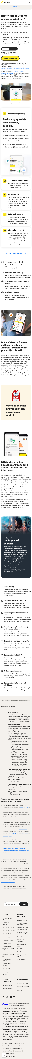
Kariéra (4, 1046)
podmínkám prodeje (24, 807)
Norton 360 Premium (7, 73)
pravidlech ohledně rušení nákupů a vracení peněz (14, 848)
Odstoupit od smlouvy (8, 1053)
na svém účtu (25, 833)
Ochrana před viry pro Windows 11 (22, 933)
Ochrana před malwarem (21, 940)
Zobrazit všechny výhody (16, 253)
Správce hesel (21, 959)
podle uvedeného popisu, (14, 833)
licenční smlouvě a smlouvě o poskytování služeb (13, 810)
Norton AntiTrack (7, 941)
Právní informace (12, 1046)
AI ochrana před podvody (22, 924)
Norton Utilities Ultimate (6, 960)
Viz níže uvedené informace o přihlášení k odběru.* (15, 68)
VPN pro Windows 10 (22, 955)
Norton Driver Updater (6, 964)
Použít (24, 904)
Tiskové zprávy (18, 1043)
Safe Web (20, 949)
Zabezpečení (6, 1048)
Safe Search (20, 952)
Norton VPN (6, 938)
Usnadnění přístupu (7, 1051)
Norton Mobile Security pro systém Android (8, 948)
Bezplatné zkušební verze (23, 987)
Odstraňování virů (22, 937)
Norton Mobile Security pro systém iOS (8, 954)
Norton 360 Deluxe (17, 71)
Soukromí (21, 1046)
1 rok (5, 49)
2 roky (13, 49)
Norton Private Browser (6, 973)
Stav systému (18, 1051)
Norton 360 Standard (5, 923)
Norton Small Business (6, 969)
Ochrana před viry (22, 920)
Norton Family (6, 944)
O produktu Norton (22, 983)
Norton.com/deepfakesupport (8, 882)
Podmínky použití (16, 1048)
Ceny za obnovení (23, 829)
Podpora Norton (7, 985)
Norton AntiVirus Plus (7, 919)
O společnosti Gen (7, 1043)
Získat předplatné (10, 58)
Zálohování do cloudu (21, 945)
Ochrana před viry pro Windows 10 (22, 928)
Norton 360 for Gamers (6, 934)
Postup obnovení (7, 988)
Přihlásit (19, 991)
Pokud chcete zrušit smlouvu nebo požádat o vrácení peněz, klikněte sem (16, 851)
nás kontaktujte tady (7, 836)
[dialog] (4, 1055)
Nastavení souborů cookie (9, 1056)
